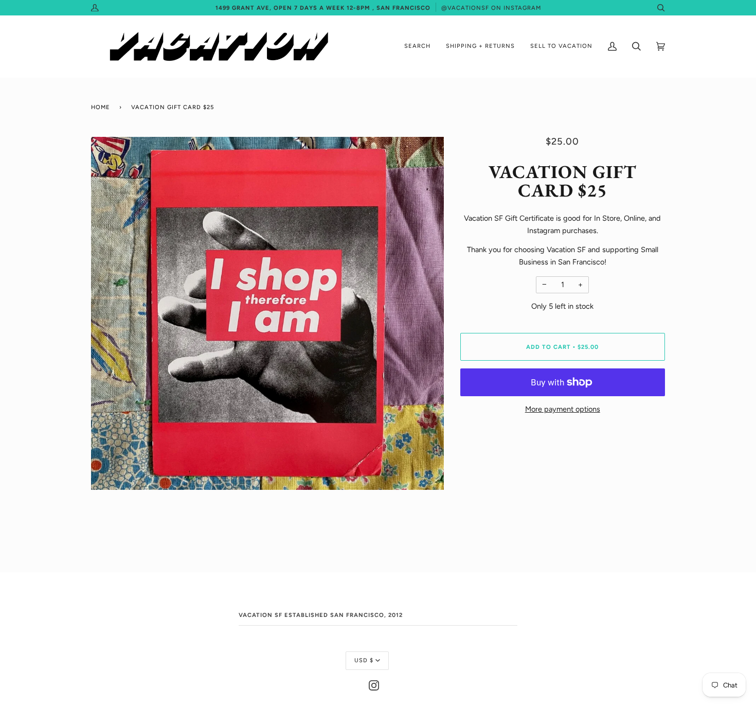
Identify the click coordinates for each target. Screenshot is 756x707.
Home (100, 107)
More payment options (562, 409)
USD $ (363, 660)
